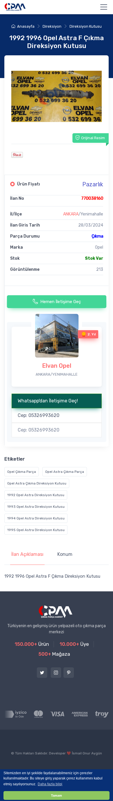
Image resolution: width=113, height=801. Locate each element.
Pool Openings (66, 766)
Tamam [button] (56, 795)
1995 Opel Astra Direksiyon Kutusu (36, 530)
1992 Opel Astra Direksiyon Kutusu (35, 495)
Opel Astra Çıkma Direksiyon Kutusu (36, 483)
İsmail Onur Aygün (87, 753)
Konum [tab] (64, 554)
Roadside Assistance (27, 766)
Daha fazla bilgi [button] (50, 784)
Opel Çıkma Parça (21, 472)
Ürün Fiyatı (28, 184)
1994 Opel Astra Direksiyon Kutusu (36, 518)
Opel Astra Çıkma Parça (64, 472)
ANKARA (71, 214)
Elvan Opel (56, 365)
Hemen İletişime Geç (60, 301)
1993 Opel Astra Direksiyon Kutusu (36, 507)
